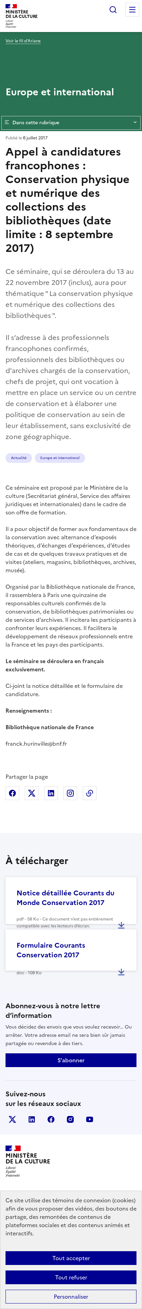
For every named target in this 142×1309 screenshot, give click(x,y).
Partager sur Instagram (70, 793)
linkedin (32, 1119)
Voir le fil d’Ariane (23, 41)
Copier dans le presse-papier (90, 793)
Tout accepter (71, 1258)
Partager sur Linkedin (51, 793)
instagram (70, 1119)
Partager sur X (32, 793)
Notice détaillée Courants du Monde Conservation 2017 (65, 898)
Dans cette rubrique (35, 122)
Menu (132, 10)
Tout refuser (71, 1277)
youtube (90, 1119)
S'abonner (71, 1060)
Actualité (19, 457)
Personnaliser (71, 1296)
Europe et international (60, 457)
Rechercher (113, 10)
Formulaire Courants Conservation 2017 (51, 950)
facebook (51, 1119)
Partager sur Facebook (12, 793)
